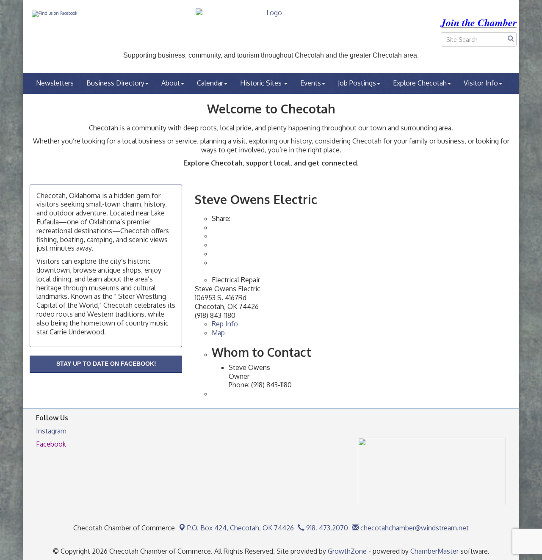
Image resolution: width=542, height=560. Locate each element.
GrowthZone (347, 551)
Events (310, 83)
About (170, 83)
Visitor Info (481, 83)
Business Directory (115, 83)
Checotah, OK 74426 (240, 528)
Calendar (210, 83)
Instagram (51, 431)
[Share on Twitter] (212, 253)
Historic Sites (261, 83)
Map (218, 332)
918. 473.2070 (326, 528)
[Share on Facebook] (212, 244)
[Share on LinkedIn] (212, 262)
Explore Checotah (420, 83)
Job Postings (357, 83)
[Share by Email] (212, 236)
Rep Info (225, 324)
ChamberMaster (434, 551)
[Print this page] (212, 227)
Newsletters (55, 83)
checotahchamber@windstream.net (414, 528)
